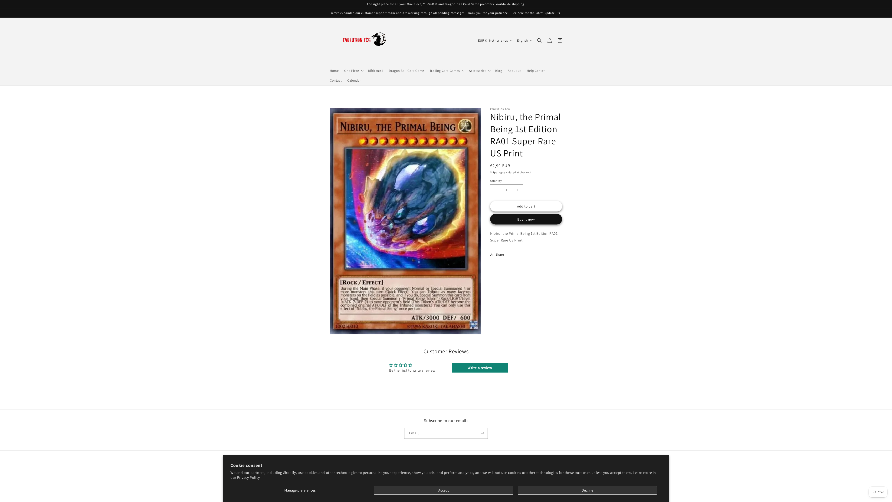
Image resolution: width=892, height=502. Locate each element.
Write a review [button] (480, 367)
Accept (443, 490)
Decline (587, 490)
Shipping (496, 172)
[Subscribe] (482, 433)
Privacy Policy (248, 477)
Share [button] (499, 254)
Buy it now (526, 219)
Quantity (496, 181)
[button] (353, 71)
